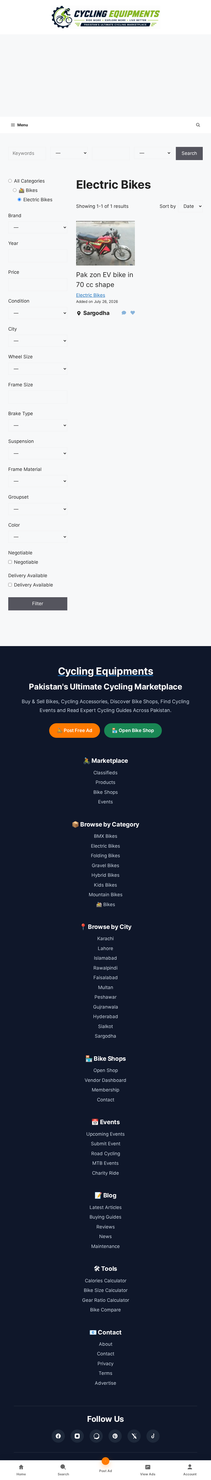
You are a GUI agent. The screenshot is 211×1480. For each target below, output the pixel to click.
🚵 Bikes (105, 904)
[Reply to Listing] (124, 313)
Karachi (105, 938)
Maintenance (105, 1246)
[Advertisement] (105, 75)
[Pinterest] (115, 1436)
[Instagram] (77, 1436)
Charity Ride (105, 1173)
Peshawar (105, 997)
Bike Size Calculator (105, 1290)
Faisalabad (105, 977)
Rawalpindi (105, 968)
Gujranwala (105, 1007)
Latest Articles (106, 1207)
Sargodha (105, 1036)
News (105, 1236)
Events (105, 802)
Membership (105, 1090)
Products (105, 782)
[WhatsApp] (96, 1436)
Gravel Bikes (105, 865)
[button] (198, 125)
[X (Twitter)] (134, 1436)
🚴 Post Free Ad (74, 730)
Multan (105, 987)
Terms (105, 1373)
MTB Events (105, 1163)
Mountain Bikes (106, 894)
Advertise (105, 1383)
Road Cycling (105, 1153)
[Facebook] (58, 1436)
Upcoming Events (105, 1134)
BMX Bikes (105, 836)
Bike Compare (105, 1310)
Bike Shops (105, 792)
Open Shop (105, 1070)
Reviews (105, 1227)
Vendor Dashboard (105, 1080)
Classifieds (105, 772)
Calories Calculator (105, 1280)
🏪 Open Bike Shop (133, 730)
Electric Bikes (90, 295)
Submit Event (105, 1143)
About (105, 1344)
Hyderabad (105, 1016)
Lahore (105, 948)
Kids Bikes (105, 885)
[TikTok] (153, 1436)
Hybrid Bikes (105, 875)
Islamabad (105, 958)
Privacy (105, 1363)
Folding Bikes (105, 855)
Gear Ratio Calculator (105, 1300)
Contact (105, 1099)
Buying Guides (105, 1217)
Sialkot (105, 1026)
